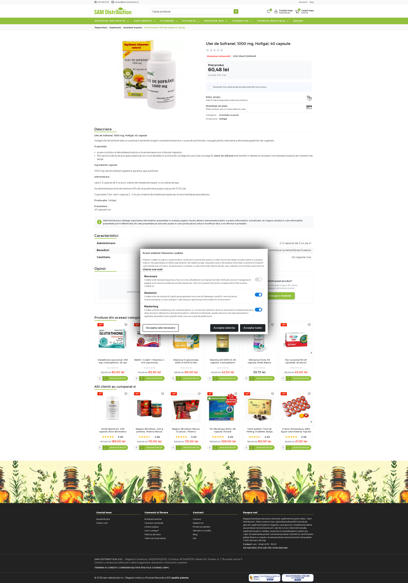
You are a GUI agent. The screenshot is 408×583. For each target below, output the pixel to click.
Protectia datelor (201, 526)
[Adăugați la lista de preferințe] (126, 325)
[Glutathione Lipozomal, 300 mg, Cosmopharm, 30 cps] (112, 338)
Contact (197, 519)
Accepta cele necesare (160, 327)
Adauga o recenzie (280, 295)
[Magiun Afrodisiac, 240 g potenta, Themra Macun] (149, 407)
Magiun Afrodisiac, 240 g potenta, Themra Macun (149, 430)
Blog (195, 534)
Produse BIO (214, 20)
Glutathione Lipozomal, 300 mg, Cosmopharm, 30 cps (113, 361)
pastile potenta (180, 577)
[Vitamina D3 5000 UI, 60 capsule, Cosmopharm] (222, 338)
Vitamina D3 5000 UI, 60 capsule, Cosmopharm (223, 361)
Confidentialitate (129, 567)
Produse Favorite (153, 519)
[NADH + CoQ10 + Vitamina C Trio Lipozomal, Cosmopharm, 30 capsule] (149, 338)
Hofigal (223, 118)
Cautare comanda (154, 523)
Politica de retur (153, 534)
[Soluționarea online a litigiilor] (298, 578)
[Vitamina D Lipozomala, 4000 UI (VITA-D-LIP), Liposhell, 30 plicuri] (185, 338)
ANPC (166, 567)
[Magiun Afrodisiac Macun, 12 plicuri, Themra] (185, 407)
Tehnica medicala (271, 20)
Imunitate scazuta (132, 27)
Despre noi (198, 523)
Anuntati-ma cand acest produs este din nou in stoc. (240, 87)
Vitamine (167, 20)
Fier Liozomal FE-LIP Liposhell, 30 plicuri (296, 361)
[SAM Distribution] (113, 11)
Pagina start (101, 27)
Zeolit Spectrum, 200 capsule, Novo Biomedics (112, 430)
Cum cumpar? (152, 530)
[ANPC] (264, 578)
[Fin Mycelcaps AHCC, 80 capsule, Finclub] (222, 407)
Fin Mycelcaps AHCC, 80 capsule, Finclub (223, 430)
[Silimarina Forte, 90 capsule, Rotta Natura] (259, 338)
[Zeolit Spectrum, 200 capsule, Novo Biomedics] (112, 407)
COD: (235, 56)
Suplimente (143, 20)
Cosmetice (241, 20)
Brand (298, 20)
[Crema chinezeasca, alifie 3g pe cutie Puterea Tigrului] (295, 407)
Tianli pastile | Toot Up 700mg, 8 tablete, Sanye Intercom (259, 430)
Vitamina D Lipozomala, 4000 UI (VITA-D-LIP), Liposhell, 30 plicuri (186, 361)
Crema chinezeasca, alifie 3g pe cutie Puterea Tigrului (296, 430)
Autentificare (103, 519)
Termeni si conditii (202, 530)
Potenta (189, 20)
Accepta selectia (224, 327)
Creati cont (102, 523)
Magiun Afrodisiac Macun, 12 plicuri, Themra (186, 430)
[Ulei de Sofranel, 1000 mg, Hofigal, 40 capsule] (149, 74)
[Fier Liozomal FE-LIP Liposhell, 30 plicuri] (295, 338)
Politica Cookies (151, 567)
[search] (236, 11)
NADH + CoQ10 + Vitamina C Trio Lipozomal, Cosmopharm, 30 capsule (149, 361)
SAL (195, 538)
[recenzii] (257, 50)
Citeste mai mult (153, 269)
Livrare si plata (152, 526)
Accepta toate (253, 327)
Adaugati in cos (118, 378)
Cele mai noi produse (155, 538)
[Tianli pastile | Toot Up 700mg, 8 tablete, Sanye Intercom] (259, 407)
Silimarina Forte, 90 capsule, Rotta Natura (259, 361)
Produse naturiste (111, 20)
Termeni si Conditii (105, 567)
